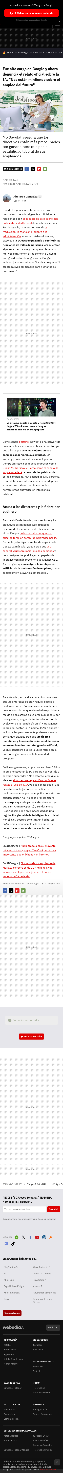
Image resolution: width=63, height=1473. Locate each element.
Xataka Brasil (10, 1440)
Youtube (37, 1236)
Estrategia (23, 52)
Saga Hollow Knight (14, 1286)
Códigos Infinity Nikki (37, 1184)
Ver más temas (12, 1313)
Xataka (7, 1345)
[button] (27, 196)
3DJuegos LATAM (41, 1435)
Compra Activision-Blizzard (43, 1301)
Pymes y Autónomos (42, 1414)
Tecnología (32, 883)
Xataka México (11, 1435)
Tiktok (13, 1243)
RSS (51, 1236)
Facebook (27, 169)
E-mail (45, 169)
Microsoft (38, 1286)
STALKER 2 (48, 52)
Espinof (36, 1371)
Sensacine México (41, 1440)
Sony (6, 1299)
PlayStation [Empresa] (44, 1292)
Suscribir (53, 1209)
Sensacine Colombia (42, 1445)
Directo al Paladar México (16, 1449)
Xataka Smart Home (13, 1359)
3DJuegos (37, 1345)
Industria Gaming (42, 1273)
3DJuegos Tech (52, 883)
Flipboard (39, 169)
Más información (48, 1469)
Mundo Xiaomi (10, 1363)
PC (5, 1273)
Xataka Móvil (10, 1349)
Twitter (33, 169)
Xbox (35, 52)
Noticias (19, 883)
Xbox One (9, 1279)
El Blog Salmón (40, 1409)
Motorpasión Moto (41, 1392)
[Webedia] (13, 1329)
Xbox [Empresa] (12, 1292)
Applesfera (9, 1354)
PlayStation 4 (39, 1279)
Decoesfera (9, 1414)
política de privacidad (45, 1219)
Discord (6, 1243)
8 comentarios (14, 168)
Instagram (44, 1236)
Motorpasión (39, 1388)
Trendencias (9, 1409)
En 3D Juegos (13, 419)
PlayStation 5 (10, 1267)
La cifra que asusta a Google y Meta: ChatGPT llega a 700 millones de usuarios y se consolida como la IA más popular (31, 426)
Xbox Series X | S (41, 1267)
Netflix (10, 52)
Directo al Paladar (13, 1388)
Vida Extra (38, 1349)
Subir (51, 1327)
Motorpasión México (42, 1449)
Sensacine (38, 1366)
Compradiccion (11, 1418)
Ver (33, 1036)
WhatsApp (16, 1236)
